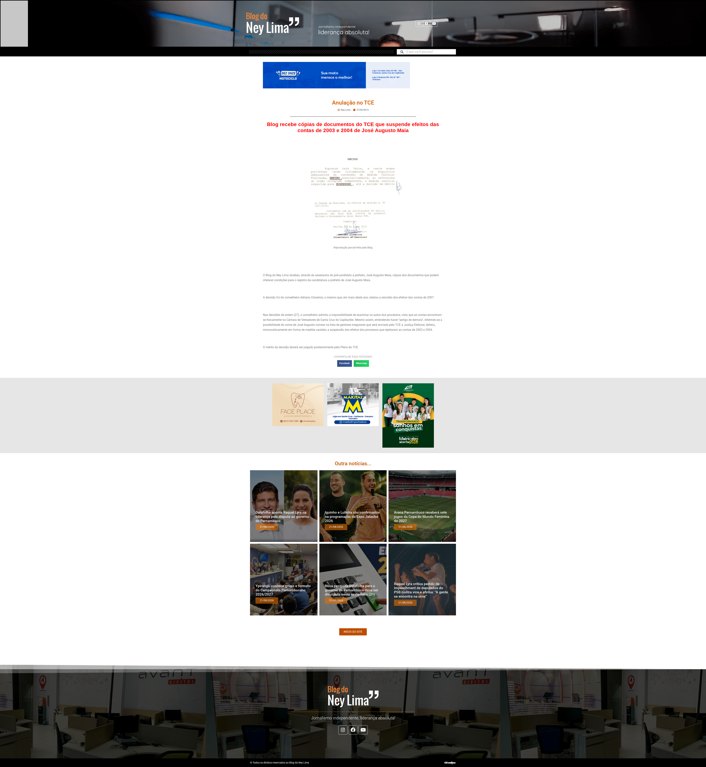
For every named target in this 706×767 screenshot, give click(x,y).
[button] (344, 363)
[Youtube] (434, 23)
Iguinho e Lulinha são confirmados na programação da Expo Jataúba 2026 (352, 516)
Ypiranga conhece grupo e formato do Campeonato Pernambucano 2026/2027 (283, 590)
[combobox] (426, 52)
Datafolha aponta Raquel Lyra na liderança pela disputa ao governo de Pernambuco (282, 516)
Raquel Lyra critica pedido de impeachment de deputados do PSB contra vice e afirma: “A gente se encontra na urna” (421, 590)
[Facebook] (426, 23)
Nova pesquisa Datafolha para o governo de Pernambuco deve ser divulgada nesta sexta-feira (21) (351, 590)
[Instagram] (419, 23)
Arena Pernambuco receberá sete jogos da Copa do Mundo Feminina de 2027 (421, 516)
